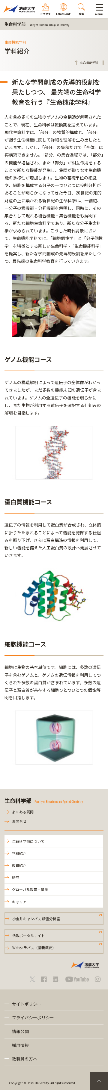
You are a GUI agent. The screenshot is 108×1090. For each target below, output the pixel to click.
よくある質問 (23, 811)
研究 (15, 877)
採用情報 (20, 1045)
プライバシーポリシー (33, 1017)
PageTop (99, 1081)
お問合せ (19, 821)
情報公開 (20, 1031)
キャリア (19, 901)
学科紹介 (19, 853)
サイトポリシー (26, 1004)
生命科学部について (28, 841)
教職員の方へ (24, 1059)
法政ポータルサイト (28, 935)
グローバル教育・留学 (30, 889)
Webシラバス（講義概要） (34, 947)
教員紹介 (19, 865)
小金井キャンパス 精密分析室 (36, 918)
